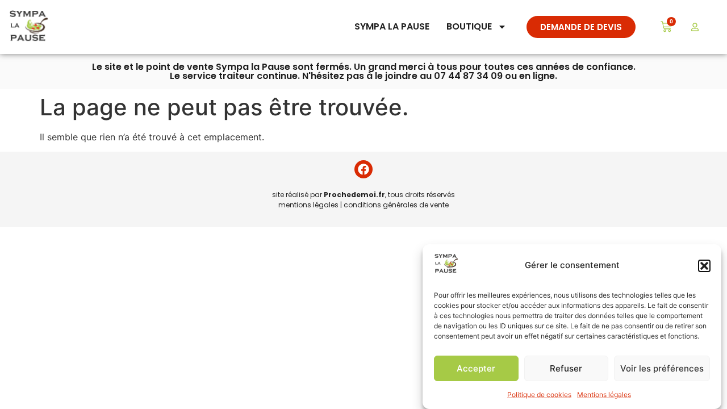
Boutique (469, 26)
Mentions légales (604, 394)
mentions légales (308, 205)
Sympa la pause (391, 26)
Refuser (566, 368)
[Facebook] (363, 169)
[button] (704, 266)
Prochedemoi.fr (354, 194)
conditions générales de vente (396, 205)
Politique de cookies (539, 394)
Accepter (476, 368)
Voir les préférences (662, 368)
